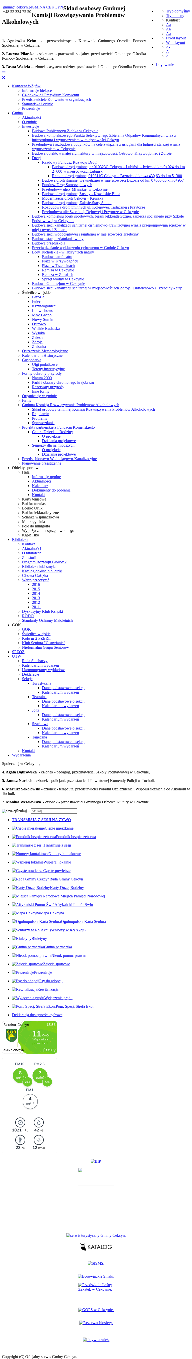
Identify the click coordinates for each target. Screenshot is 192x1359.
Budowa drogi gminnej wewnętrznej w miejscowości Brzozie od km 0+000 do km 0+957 (113, 180)
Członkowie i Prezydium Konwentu (50, 95)
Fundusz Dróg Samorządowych (67, 185)
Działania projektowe (59, 441)
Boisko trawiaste (35, 503)
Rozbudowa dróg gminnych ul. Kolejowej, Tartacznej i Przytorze (93, 207)
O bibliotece (31, 553)
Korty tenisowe (34, 499)
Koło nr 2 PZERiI (36, 638)
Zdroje (37, 342)
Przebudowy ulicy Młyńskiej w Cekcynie (75, 189)
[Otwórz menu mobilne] (4, 73)
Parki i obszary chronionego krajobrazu (63, 382)
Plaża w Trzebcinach (58, 265)
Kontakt (38, 495)
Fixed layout (176, 38)
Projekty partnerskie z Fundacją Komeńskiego (58, 427)
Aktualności (31, 117)
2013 (36, 598)
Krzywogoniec (44, 306)
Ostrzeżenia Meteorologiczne (45, 351)
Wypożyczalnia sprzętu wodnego (48, 530)
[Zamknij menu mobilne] (3, 77)
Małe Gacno (42, 315)
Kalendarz (40, 486)
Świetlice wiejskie (36, 292)
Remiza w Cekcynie (58, 270)
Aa (168, 24)
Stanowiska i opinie (37, 104)
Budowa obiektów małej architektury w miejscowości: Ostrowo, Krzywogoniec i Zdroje (102, 153)
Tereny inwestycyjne (48, 369)
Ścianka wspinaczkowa (40, 517)
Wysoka (38, 333)
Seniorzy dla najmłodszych (53, 445)
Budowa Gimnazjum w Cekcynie (58, 283)
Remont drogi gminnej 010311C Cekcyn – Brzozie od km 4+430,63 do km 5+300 (117, 176)
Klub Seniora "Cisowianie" (43, 643)
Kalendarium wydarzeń (40, 665)
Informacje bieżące (37, 90)
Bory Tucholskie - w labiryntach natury (63, 252)
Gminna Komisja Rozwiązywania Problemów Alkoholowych (70, 405)
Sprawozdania (43, 423)
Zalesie (37, 337)
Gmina (17, 113)
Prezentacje (31, 108)
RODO (28, 616)
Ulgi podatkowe (45, 364)
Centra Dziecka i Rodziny (52, 432)
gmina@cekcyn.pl (17, 7)
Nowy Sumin (42, 319)
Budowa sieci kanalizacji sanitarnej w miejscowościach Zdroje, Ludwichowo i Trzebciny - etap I (108, 288)
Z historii (29, 557)
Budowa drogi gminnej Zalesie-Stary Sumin (77, 203)
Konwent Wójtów (26, 86)
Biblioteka (20, 539)
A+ (168, 56)
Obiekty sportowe (26, 468)
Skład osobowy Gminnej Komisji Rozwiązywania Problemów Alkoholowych (93, 409)
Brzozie (38, 297)
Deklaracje (30, 674)
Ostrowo (39, 324)
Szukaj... (23, 811)
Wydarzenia (21, 755)
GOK (16, 625)
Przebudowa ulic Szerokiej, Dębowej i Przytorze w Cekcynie (90, 212)
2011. (36, 607)
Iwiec (36, 301)
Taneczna (39, 737)
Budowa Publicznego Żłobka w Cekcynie (65, 131)
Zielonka (39, 346)
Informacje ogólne (46, 477)
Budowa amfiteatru (57, 256)
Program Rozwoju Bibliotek (44, 562)
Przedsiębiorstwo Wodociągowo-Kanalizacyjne (59, 459)
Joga (35, 710)
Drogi (36, 158)
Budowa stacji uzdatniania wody (58, 239)
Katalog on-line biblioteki (42, 571)
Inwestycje (30, 126)
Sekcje (27, 679)
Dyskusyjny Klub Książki (42, 611)
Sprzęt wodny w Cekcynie (63, 279)
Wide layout (175, 42)
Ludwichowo (42, 310)
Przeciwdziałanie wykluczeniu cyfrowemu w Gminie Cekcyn (80, 248)
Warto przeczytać (35, 580)
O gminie (29, 122)
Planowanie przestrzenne (41, 463)
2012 (36, 602)
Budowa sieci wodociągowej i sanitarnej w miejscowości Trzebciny (85, 234)
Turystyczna (41, 683)
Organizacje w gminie (39, 396)
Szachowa (40, 724)
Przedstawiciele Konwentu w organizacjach (56, 99)
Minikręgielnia (33, 521)
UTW (16, 656)
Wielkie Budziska (46, 328)
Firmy (27, 400)
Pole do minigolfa (36, 526)
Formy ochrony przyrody (42, 373)
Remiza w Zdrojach (57, 274)
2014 (36, 593)
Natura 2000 (42, 378)
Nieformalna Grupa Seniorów (45, 647)
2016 (36, 584)
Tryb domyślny (178, 11)
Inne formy (41, 391)
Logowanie (165, 64)
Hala (26, 472)
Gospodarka (31, 360)
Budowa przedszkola (48, 243)
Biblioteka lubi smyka (39, 566)
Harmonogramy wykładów (43, 670)
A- (168, 47)
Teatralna (39, 697)
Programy (40, 418)
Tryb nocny (175, 15)
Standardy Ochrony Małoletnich (47, 620)
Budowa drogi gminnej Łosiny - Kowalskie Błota (81, 194)
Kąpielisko (30, 535)
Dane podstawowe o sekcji (63, 688)
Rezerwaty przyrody (48, 387)
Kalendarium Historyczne (42, 355)
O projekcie (51, 436)
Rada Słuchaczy (35, 661)
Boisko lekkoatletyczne (40, 512)
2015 (36, 589)
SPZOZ (18, 652)
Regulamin (40, 414)
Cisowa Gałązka (35, 575)
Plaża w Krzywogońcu (60, 261)
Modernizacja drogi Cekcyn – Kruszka (72, 198)
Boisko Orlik (32, 508)
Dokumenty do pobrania (51, 490)
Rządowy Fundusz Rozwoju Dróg (69, 162)
